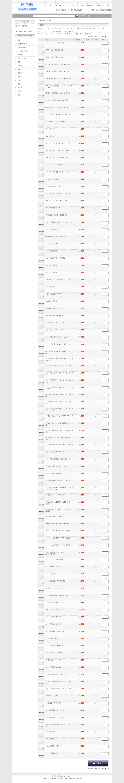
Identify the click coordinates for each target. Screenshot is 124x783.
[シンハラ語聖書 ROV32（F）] (41, 583)
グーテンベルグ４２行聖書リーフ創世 (57, 523)
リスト (77, 28)
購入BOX (25, 21)
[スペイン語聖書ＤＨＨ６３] (41, 669)
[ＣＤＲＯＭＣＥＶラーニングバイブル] (41, 116)
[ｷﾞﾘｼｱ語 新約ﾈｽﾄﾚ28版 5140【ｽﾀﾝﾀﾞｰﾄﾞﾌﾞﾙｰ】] (41, 418)
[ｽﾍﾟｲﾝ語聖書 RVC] (41, 640)
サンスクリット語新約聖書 (54, 559)
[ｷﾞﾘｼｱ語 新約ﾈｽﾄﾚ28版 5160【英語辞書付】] (41, 432)
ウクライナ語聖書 (51, 265)
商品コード (59, 34)
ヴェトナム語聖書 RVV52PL (55, 258)
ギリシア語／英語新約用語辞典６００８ (58, 459)
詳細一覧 (56, 28)
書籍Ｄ (20, 73)
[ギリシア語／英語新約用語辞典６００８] (41, 461)
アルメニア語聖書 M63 (53, 208)
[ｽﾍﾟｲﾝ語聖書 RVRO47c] (41, 662)
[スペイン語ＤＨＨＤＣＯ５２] (41, 604)
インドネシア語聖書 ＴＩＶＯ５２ (57, 244)
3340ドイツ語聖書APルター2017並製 (57, 93)
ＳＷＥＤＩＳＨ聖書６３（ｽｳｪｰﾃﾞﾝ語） (58, 172)
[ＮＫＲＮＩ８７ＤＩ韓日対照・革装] (41, 152)
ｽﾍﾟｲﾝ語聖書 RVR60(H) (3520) (56, 653)
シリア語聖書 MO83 (52, 566)
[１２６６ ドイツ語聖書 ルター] (41, 45)
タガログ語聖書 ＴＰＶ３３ (55, 717)
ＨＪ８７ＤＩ (49, 136)
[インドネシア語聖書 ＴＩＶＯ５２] (41, 246)
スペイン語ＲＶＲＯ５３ (53, 617)
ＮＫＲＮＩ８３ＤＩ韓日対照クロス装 (57, 143)
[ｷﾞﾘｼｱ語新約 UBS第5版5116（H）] (41, 497)
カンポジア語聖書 (51, 301)
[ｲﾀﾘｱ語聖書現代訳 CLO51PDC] (41, 238)
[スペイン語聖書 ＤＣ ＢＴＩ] (41, 633)
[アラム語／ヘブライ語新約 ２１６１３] (41, 203)
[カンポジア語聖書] (41, 303)
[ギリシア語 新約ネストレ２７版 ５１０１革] (41, 382)
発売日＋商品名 (50, 34)
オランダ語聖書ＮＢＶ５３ (54, 294)
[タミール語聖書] (41, 734)
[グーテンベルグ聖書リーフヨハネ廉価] (41, 540)
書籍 (19, 62)
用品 (19, 84)
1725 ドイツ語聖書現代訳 (54, 57)
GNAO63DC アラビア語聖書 (55, 122)
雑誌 (19, 80)
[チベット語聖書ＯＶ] (41, 755)
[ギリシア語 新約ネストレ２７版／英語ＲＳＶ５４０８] (41, 411)
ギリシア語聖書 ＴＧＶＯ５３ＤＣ (57, 516)
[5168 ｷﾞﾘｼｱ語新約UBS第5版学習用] (41, 102)
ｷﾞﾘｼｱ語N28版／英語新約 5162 (56, 473)
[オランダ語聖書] (41, 289)
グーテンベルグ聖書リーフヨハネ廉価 (57, 538)
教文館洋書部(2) (68, 31)
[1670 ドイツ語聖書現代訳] (41, 52)
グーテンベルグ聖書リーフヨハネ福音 (57, 531)
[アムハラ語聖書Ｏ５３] (41, 188)
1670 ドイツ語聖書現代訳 (54, 50)
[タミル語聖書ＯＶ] (41, 741)
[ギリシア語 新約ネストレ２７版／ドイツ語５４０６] (41, 396)
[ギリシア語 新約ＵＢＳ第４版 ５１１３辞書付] (41, 360)
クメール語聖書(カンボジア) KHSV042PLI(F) (55, 553)
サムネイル (71, 28)
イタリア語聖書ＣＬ (52, 229)
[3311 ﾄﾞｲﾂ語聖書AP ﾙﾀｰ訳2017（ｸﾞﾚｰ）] (41, 81)
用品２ (20, 87)
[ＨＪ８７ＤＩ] (41, 138)
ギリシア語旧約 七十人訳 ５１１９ (57, 480)
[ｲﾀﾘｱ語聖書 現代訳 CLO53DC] (41, 217)
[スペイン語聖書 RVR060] (41, 647)
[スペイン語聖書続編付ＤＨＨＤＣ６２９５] (41, 683)
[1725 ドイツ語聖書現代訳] (41, 59)
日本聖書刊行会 (23, 47)
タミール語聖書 (50, 732)
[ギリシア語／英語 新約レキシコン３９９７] (41, 447)
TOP (39, 20)
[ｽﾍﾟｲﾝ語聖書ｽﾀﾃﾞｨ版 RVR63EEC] (41, 676)
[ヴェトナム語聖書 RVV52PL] (41, 260)
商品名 (89, 28)
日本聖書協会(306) (57, 31)
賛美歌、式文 (22, 58)
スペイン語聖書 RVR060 (54, 645)
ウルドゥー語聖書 (51, 272)
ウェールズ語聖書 (51, 251)
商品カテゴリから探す (25, 35)
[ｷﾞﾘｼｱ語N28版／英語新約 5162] (41, 475)
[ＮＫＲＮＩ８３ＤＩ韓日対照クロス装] (41, 145)
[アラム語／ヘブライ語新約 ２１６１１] (41, 195)
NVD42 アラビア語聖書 (53, 165)
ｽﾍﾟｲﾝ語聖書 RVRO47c (53, 660)
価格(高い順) (87, 34)
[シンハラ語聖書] (41, 576)
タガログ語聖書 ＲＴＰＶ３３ (55, 710)
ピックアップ (64, 28)
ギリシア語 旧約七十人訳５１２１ (57, 330)
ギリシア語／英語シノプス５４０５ (57, 452)
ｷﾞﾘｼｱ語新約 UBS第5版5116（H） (57, 495)
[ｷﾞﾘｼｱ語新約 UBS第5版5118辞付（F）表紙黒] (41, 511)
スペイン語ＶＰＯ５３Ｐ (53, 624)
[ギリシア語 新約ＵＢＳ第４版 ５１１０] (41, 346)
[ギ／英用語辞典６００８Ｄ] (41, 317)
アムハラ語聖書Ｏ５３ (52, 186)
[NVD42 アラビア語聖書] (41, 167)
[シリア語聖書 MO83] (41, 569)
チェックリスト (102, 28)
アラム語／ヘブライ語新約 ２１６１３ (58, 201)
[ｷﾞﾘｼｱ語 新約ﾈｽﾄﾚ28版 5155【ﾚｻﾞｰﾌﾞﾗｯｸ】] (41, 425)
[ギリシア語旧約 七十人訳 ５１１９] (41, 482)
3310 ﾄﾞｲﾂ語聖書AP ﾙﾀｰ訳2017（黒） (57, 71)
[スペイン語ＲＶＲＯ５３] (41, 619)
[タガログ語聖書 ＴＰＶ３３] (41, 719)
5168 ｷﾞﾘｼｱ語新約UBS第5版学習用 (57, 100)
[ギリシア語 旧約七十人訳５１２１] (41, 332)
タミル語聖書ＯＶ (51, 739)
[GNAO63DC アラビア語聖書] (41, 124)
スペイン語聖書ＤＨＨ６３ (54, 667)
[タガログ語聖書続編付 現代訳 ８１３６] (41, 726)
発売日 (71, 34)
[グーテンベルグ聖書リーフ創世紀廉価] (41, 547)
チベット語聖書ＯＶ (52, 753)
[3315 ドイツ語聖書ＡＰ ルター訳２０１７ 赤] (41, 88)
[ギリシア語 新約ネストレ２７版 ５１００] (41, 375)
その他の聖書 (22, 51)
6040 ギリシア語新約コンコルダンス (57, 107)
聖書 (19, 40)
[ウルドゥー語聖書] (41, 274)
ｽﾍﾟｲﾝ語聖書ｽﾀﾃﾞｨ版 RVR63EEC (56, 674)
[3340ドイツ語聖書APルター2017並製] (41, 95)
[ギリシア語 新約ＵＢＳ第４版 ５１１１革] (41, 353)
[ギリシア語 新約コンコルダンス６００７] (41, 368)
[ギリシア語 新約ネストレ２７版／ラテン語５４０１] (41, 404)
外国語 (20, 55)
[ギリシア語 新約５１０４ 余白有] (41, 339)
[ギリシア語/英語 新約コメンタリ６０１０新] (41, 439)
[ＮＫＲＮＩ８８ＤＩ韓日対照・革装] (41, 160)
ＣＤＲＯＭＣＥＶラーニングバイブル (57, 114)
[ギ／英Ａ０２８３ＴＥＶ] (41, 310)
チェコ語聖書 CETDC (53, 746)
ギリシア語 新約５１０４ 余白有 (57, 337)
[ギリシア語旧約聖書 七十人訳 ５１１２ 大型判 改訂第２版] (41, 490)
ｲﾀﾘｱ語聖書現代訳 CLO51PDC (56, 236)
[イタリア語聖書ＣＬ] (41, 231)
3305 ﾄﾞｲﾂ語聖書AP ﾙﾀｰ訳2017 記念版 (58, 64)
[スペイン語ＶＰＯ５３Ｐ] (41, 626)
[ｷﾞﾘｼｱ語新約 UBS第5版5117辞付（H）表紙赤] (41, 504)
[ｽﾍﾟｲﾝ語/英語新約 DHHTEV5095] (41, 597)
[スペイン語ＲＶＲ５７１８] (41, 612)
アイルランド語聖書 (52, 179)
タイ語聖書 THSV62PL (53, 703)
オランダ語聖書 (50, 287)
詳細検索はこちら (85, 16)
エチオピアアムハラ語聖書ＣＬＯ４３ (57, 279)
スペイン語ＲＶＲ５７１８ (54, 610)
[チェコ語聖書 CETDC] (41, 748)
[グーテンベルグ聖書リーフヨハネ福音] (41, 533)
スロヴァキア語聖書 (52, 696)
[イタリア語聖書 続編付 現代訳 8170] (41, 224)
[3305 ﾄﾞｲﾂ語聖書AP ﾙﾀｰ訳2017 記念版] (41, 66)
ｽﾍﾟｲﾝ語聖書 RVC (51, 638)
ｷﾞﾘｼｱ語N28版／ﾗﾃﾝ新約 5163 (55, 466)
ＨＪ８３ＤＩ (49, 129)
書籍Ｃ (20, 69)
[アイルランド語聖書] (41, 181)
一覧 (52, 28)
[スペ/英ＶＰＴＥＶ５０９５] (41, 590)
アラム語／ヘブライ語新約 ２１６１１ (58, 193)
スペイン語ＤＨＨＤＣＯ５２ (55, 602)
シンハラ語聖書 (50, 574)
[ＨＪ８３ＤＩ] (41, 131)
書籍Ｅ (20, 76)
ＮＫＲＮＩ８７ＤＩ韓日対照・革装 (57, 150)
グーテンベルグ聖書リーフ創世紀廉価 (57, 545)
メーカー (47, 28)
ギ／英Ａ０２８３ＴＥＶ (53, 308)
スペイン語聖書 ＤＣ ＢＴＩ (55, 631)
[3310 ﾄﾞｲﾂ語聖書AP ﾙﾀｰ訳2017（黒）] (41, 73)
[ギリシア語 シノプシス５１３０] (41, 325)
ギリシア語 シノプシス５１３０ (56, 323)
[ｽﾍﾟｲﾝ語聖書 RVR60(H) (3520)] (41, 655)
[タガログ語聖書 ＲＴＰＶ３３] (41, 712)
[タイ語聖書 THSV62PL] (41, 705)
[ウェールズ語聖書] (41, 253)
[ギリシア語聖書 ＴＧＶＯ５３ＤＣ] (41, 518)
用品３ (20, 91)
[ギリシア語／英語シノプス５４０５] (41, 454)
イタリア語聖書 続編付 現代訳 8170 (58, 222)
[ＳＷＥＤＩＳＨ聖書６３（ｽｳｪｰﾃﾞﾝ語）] (41, 174)
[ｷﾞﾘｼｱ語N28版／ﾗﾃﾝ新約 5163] (41, 468)
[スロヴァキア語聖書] (41, 698)
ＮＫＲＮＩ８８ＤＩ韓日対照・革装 (57, 157)
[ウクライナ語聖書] (41, 267)
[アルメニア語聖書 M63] (41, 210)
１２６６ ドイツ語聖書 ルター (55, 43)
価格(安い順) (78, 34)
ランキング (83, 28)
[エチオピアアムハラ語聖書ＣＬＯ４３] (41, 282)
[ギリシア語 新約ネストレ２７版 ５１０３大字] (41, 389)
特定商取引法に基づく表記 (62, 776)
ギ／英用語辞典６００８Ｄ (54, 315)
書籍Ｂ (20, 66)
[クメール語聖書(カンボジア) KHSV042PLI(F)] (41, 554)
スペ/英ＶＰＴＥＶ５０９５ (54, 588)
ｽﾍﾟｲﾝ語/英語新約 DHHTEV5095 (56, 595)
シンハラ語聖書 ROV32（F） (55, 581)
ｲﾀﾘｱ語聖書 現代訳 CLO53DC (56, 215)
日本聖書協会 (22, 44)
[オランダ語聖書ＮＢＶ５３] (41, 296)
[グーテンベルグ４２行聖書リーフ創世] (41, 525)
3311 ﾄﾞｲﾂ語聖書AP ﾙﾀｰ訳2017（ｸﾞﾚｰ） (58, 79)
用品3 (19, 95)
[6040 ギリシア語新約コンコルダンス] (41, 109)
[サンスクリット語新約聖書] (41, 561)
